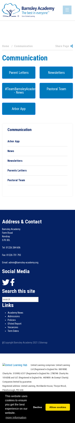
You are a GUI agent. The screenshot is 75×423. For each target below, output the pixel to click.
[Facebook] (12, 282)
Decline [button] (37, 407)
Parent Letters (19, 73)
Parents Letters (17, 170)
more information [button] (16, 417)
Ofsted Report (14, 323)
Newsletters (56, 73)
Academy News (15, 312)
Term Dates (13, 331)
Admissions (14, 316)
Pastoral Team (56, 89)
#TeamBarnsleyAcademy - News (20, 91)
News (11, 151)
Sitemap (43, 342)
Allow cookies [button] (57, 407)
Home (5, 46)
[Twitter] (5, 282)
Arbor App (19, 109)
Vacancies (13, 327)
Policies (12, 320)
